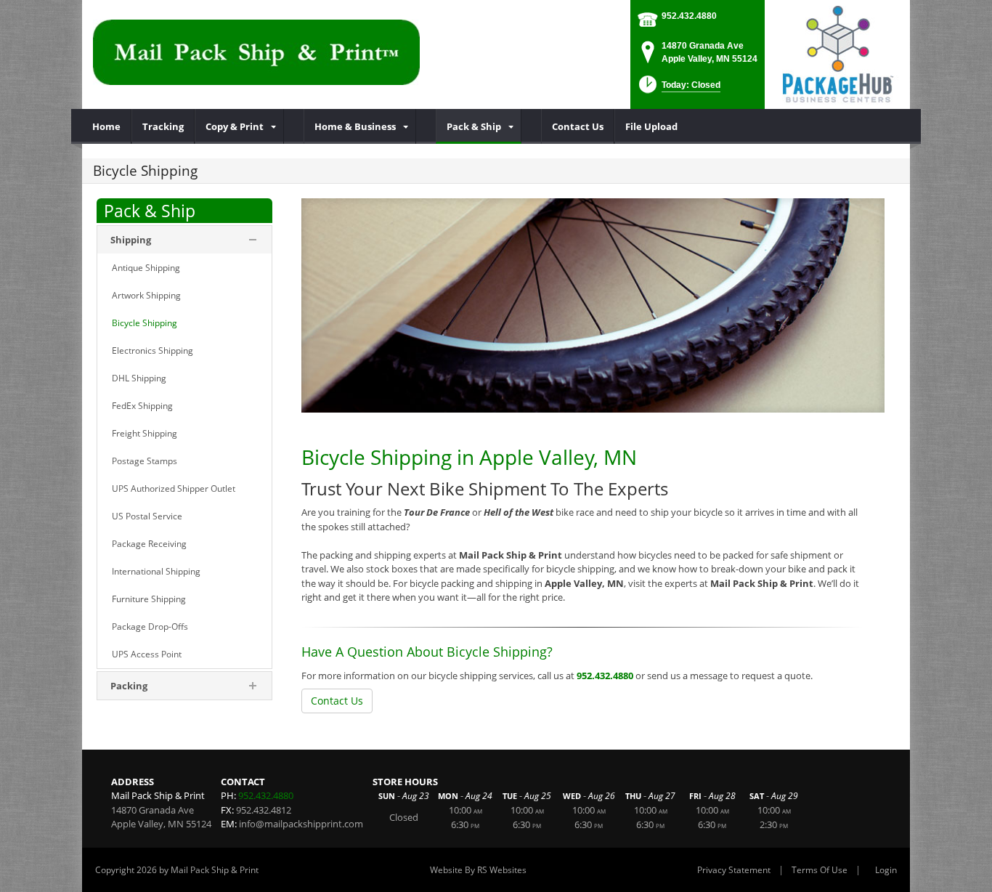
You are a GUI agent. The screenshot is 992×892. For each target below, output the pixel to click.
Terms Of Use (819, 870)
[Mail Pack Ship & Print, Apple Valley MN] (256, 50)
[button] (678, 89)
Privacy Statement (734, 870)
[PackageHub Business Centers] (837, 53)
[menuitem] (106, 126)
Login (886, 870)
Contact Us (337, 700)
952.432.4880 (689, 16)
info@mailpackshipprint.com (301, 823)
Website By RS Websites (478, 870)
